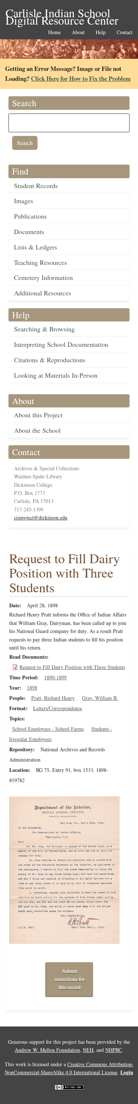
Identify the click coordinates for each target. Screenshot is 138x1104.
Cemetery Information (43, 277)
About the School (37, 430)
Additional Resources (42, 292)
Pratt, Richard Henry (53, 697)
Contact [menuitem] (124, 32)
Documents (29, 231)
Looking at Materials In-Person (56, 375)
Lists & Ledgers (35, 246)
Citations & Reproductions (49, 359)
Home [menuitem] (54, 32)
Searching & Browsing (44, 328)
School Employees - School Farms (48, 728)
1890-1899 (55, 677)
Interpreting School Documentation (61, 344)
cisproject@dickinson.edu (40, 517)
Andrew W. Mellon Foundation (47, 1049)
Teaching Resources (40, 262)
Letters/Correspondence (57, 708)
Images (23, 200)
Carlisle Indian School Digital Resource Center (62, 13)
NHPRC (113, 1049)
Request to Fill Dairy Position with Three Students (72, 667)
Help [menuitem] (101, 32)
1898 (32, 687)
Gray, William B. (100, 697)
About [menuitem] (78, 32)
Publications (30, 216)
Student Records (36, 185)
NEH (88, 1049)
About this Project (38, 414)
